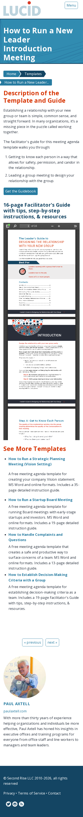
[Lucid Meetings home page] (22, 15)
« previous (32, 642)
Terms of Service (31, 793)
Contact (54, 793)
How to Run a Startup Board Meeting (41, 499)
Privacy (9, 793)
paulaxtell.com (15, 711)
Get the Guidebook (20, 191)
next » (52, 642)
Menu (71, 5)
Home (11, 74)
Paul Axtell (16, 703)
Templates (33, 74)
